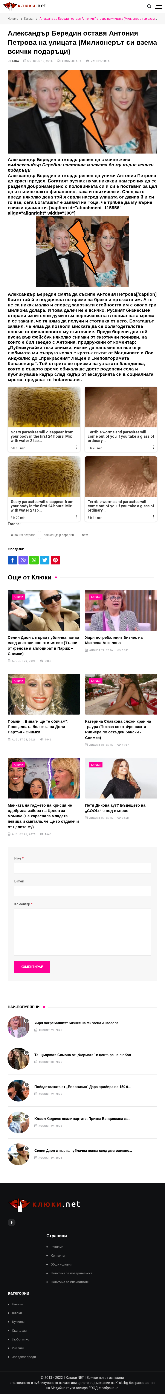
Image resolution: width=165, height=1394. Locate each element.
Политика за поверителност (71, 1273)
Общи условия (61, 1264)
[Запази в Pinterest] (55, 560)
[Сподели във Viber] (23, 560)
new (85, 535)
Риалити (18, 1348)
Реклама (57, 1247)
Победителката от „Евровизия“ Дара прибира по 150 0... (82, 1087)
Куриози (18, 1322)
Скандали (19, 1330)
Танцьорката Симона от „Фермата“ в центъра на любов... (84, 1055)
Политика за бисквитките (70, 1282)
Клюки (29, 18)
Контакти (58, 1255)
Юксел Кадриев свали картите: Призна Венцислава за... (82, 1119)
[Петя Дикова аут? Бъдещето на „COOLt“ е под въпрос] (121, 778)
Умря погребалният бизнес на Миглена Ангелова (76, 1023)
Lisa (15, 61)
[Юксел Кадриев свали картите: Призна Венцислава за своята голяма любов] (18, 1122)
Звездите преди (24, 1357)
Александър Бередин (59, 535)
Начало (13, 18)
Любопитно (20, 1339)
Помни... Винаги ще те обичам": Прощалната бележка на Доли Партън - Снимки (38, 726)
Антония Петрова (23, 535)
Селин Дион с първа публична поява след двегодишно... (83, 1150)
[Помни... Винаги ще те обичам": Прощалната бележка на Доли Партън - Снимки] (44, 694)
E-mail (19, 881)
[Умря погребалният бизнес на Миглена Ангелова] (121, 610)
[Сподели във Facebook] (12, 560)
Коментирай (32, 967)
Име (19, 858)
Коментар (23, 904)
